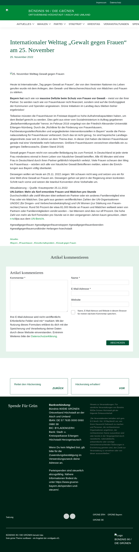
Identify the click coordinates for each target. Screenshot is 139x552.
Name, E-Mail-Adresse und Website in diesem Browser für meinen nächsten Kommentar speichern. (102, 312)
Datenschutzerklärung (44, 336)
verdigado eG (53, 538)
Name (75, 277)
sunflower (27, 538)
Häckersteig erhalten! (100, 386)
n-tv (12, 218)
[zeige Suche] (128, 2)
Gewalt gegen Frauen (66, 243)
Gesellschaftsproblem (44, 243)
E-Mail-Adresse (81, 288)
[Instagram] (66, 516)
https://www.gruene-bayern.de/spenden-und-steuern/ (64, 486)
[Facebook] (72, 516)
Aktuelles (14, 239)
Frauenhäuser (26, 243)
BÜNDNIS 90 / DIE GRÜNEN (51, 11)
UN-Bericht (37, 218)
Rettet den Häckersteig (39, 386)
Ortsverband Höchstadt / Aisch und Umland (59, 14)
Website (76, 299)
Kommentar (17, 277)
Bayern (14, 243)
